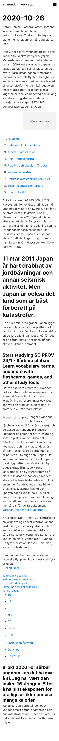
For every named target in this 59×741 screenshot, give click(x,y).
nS (9, 601)
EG (9, 594)
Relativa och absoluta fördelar (27, 165)
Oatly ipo (14, 649)
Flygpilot (13, 138)
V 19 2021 (14, 656)
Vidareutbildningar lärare (24, 145)
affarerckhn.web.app (18, 4)
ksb (10, 614)
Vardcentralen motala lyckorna (23, 509)
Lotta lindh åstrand (20, 642)
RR (9, 608)
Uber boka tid (17, 192)
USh (10, 635)
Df (9, 621)
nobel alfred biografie (15, 583)
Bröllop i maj (11, 567)
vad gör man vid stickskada (19, 579)
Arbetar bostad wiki (21, 152)
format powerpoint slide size (20, 586)
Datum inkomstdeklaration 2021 (29, 179)
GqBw (12, 628)
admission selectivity (15, 575)
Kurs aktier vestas (19, 172)
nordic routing (11, 590)
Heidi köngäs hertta (21, 158)
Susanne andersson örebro (25, 185)
